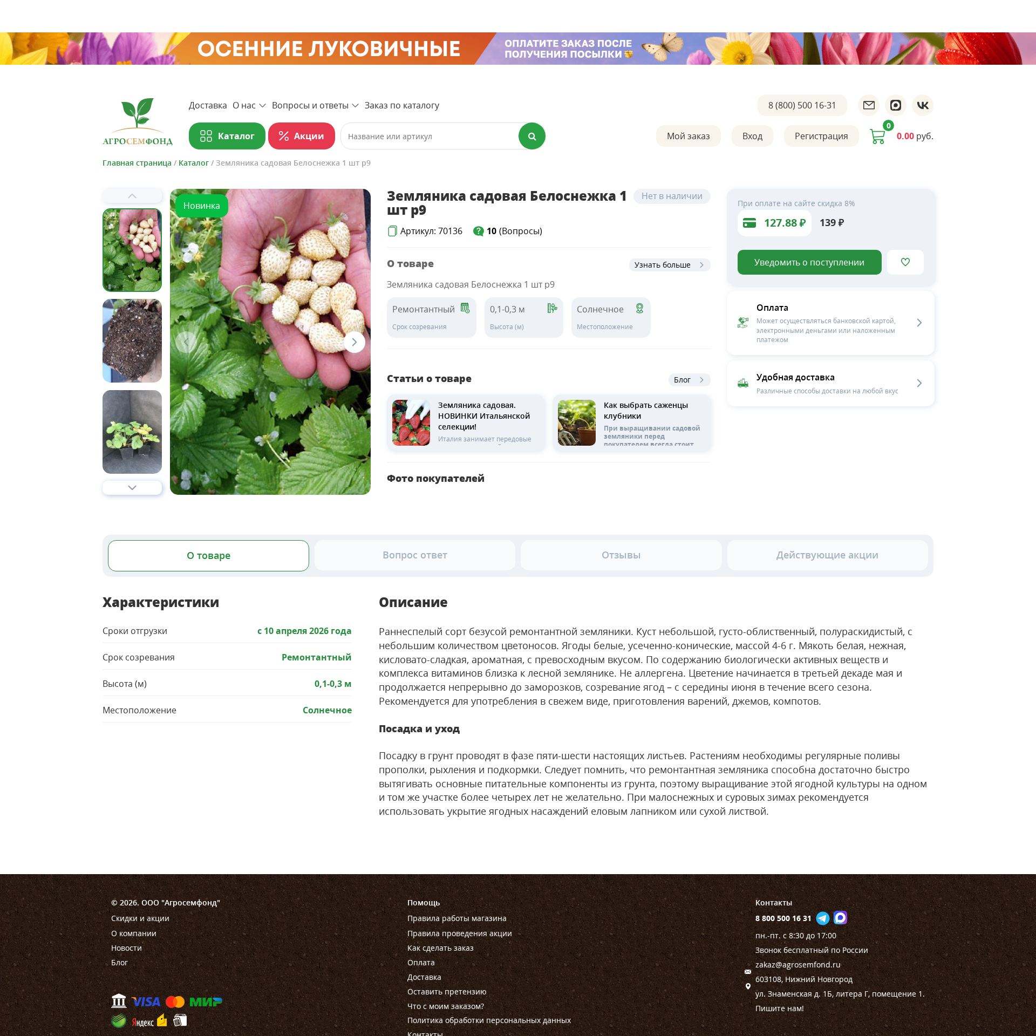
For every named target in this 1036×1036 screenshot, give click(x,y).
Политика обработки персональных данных (489, 1020)
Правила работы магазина (457, 918)
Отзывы (621, 554)
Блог (682, 379)
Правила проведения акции (459, 933)
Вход (752, 136)
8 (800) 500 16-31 (802, 105)
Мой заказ (688, 136)
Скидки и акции (140, 918)
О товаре (208, 555)
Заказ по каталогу (402, 105)
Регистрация (821, 136)
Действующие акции (827, 554)
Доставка (208, 105)
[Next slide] (132, 488)
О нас (244, 105)
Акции (309, 136)
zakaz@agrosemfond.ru (798, 964)
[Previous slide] (132, 196)
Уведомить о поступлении (809, 262)
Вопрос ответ (415, 554)
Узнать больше (663, 265)
